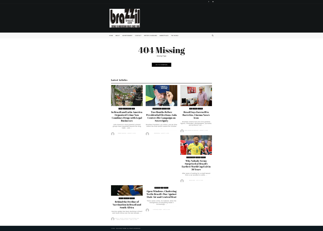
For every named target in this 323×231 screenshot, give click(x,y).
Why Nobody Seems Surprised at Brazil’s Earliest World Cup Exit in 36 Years (196, 165)
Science (132, 198)
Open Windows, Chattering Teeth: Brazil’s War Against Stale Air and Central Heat (161, 194)
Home (111, 35)
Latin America (127, 108)
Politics (164, 108)
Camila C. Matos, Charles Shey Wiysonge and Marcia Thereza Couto (127, 219)
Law (133, 108)
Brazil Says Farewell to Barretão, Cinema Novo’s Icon (196, 114)
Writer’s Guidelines (150, 35)
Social (166, 187)
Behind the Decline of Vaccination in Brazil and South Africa (127, 204)
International (157, 108)
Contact (138, 35)
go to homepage (161, 65)
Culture (200, 108)
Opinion (198, 157)
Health (121, 198)
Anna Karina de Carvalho (191, 130)
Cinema (195, 108)
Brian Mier (192, 180)
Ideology (126, 198)
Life (162, 187)
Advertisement (127, 35)
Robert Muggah (122, 133)
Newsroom (157, 133)
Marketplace (164, 35)
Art (191, 108)
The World (174, 35)
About (117, 35)
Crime (120, 108)
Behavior (157, 187)
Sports (203, 157)
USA (169, 108)
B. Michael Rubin (157, 209)
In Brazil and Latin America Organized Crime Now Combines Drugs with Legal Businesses (126, 116)
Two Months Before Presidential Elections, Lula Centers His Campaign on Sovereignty (161, 116)
